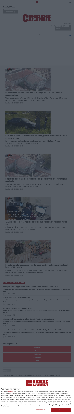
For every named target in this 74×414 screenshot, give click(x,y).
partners (10, 391)
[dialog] (37, 396)
